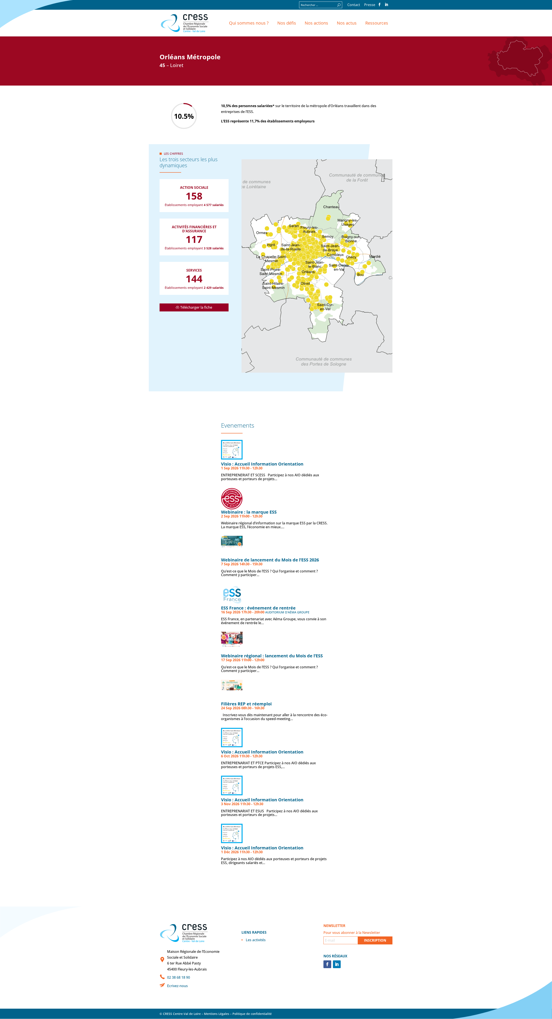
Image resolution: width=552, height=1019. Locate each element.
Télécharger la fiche (196, 307)
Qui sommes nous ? (249, 23)
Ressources (376, 23)
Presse (369, 5)
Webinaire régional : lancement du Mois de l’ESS (272, 656)
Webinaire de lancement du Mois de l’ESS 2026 (270, 560)
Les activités (256, 939)
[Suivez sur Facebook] (327, 964)
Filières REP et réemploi (246, 704)
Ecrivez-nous (177, 985)
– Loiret (171, 65)
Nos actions (316, 23)
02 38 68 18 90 (178, 977)
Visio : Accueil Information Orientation (262, 464)
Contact (353, 5)
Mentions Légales (216, 1014)
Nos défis (286, 23)
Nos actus (347, 23)
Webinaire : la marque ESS (249, 512)
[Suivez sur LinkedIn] (337, 964)
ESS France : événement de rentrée (258, 608)
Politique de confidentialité (252, 1014)
